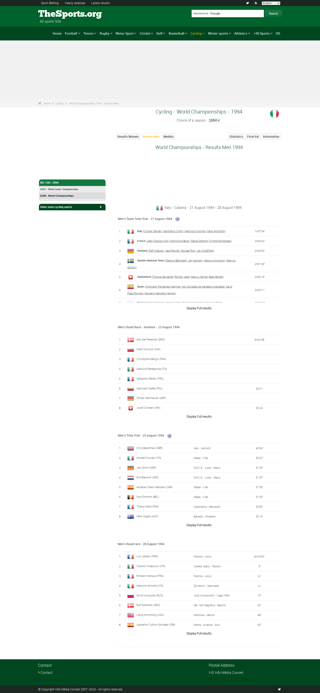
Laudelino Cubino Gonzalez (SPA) (155, 624)
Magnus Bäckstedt (176, 260)
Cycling (196, 33)
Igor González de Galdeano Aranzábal (203, 286)
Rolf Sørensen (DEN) (148, 605)
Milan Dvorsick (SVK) (148, 349)
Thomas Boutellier (162, 276)
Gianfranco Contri (173, 231)
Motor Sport (124, 33)
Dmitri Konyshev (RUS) (149, 595)
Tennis (88, 33)
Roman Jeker (182, 276)
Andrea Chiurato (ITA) (148, 457)
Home (57, 33)
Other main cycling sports (56, 207)
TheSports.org (54, 14)
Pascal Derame (199, 241)
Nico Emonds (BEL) (147, 496)
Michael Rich (188, 250)
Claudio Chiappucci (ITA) (150, 566)
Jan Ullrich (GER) (146, 467)
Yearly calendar (75, 3)
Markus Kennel (199, 276)
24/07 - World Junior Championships (59, 189)
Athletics (240, 33)
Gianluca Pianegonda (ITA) (151, 368)
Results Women (128, 136)
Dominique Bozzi (180, 241)
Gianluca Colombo (195, 231)
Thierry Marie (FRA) (147, 506)
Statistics (236, 136)
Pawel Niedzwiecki (193, 302)
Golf (159, 33)
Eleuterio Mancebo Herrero (160, 293)
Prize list (253, 136)
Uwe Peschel (172, 250)
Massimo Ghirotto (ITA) (149, 585)
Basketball (176, 33)
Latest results (100, 3)
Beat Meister (216, 276)
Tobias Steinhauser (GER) (151, 398)
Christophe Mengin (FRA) (151, 359)
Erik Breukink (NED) (147, 477)
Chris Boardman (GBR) (149, 448)
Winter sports (218, 33)
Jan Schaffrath (205, 250)
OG (278, 33)
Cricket (145, 33)
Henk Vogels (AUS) (147, 516)
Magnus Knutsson (214, 260)
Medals (168, 136)
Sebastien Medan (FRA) (149, 378)
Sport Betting (50, 3)
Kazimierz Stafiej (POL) (149, 388)
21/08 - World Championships (57, 195)
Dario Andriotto (216, 231)
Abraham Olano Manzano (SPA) (154, 487)
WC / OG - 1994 (49, 182)
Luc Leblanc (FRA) (147, 556)
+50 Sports (262, 33)
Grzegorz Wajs (213, 302)
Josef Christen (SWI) (148, 407)
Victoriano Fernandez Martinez (163, 286)
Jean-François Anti (158, 241)
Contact (46, 672)
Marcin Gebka (173, 302)
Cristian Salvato (153, 231)
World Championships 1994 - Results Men (94, 103)
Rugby (104, 33)
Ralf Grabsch (156, 250)
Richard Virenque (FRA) (149, 576)
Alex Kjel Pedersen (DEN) (150, 339)
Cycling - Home (49, 173)
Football (71, 33)
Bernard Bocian (156, 302)
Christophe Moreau (220, 241)
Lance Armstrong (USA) (150, 614)
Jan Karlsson (195, 260)
